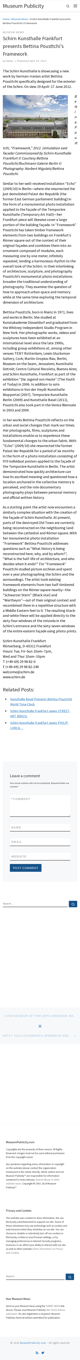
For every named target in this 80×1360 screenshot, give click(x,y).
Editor (9, 61)
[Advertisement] (40, 954)
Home (6, 19)
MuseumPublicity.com (33, 1342)
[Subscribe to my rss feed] (37, 1353)
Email (16, 841)
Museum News (20, 19)
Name (16, 827)
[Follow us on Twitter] (42, 1353)
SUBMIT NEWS (53, 1306)
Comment (20, 799)
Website (19, 856)
